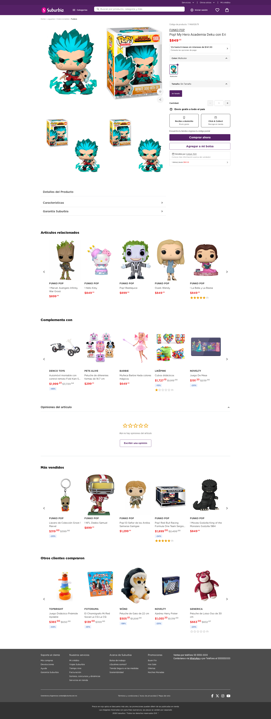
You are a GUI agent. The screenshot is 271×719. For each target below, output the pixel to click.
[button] (44, 272)
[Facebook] (212, 696)
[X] (217, 696)
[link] (65, 269)
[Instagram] (222, 696)
